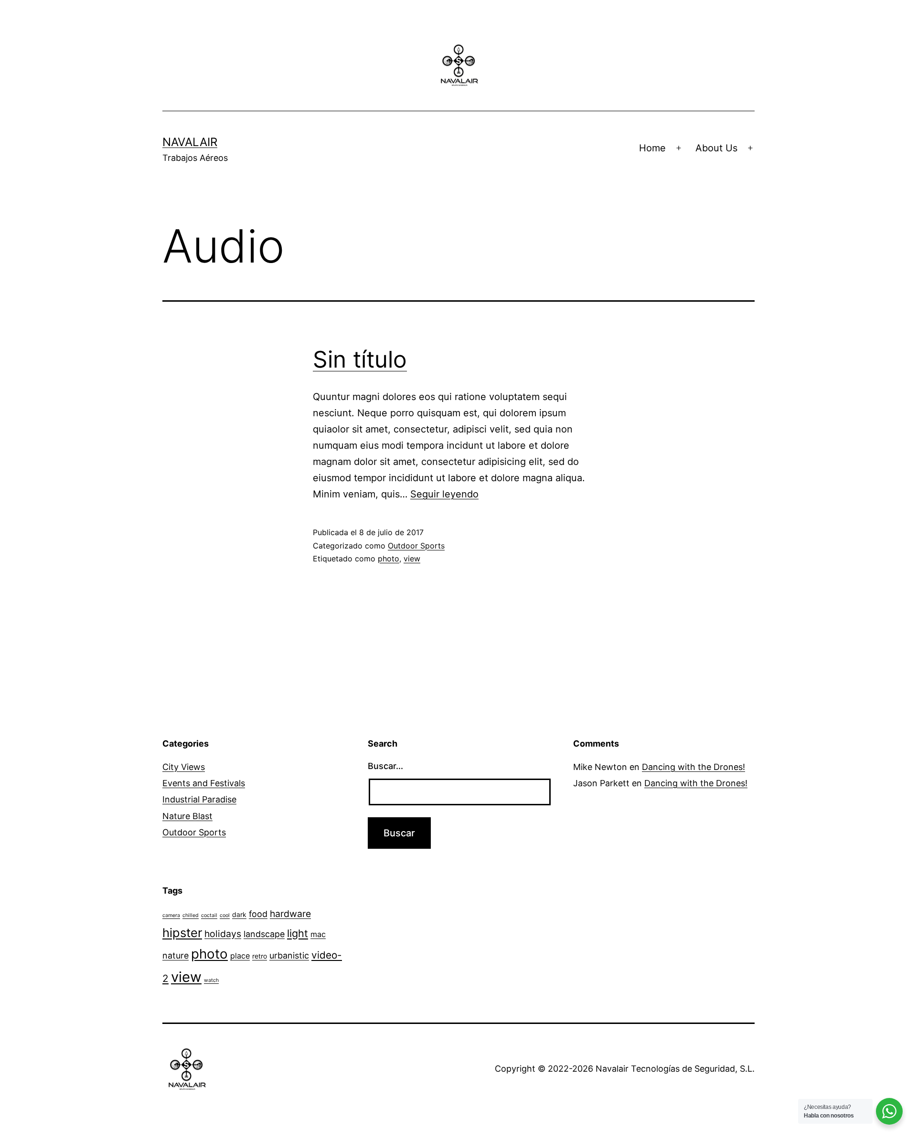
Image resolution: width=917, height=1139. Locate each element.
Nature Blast (187, 816)
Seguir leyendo (444, 494)
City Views (183, 767)
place (240, 955)
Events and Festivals (203, 783)
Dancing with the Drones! (693, 767)
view (412, 558)
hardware (290, 913)
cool (225, 915)
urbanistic (289, 955)
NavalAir (189, 142)
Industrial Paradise (199, 799)
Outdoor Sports (416, 545)
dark (239, 914)
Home (652, 148)
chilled (190, 915)
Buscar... (385, 766)
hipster (182, 932)
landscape (264, 934)
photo (388, 558)
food (258, 914)
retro (259, 956)
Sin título (360, 359)
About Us (716, 148)
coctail (209, 915)
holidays (222, 933)
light (297, 933)
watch (211, 980)
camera (171, 915)
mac (318, 934)
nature (175, 955)
